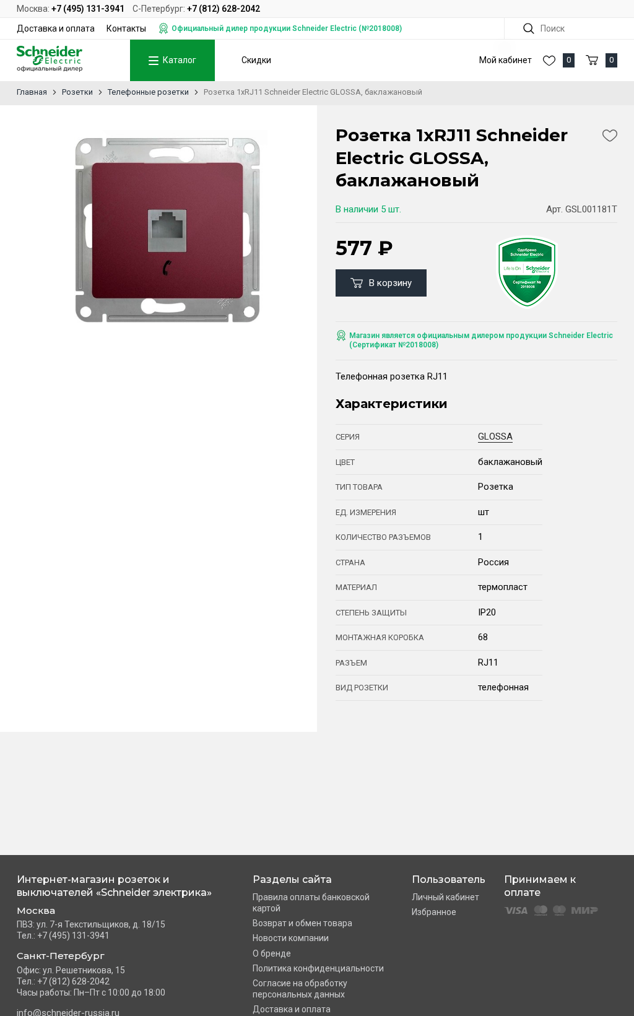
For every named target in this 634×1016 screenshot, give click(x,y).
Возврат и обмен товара (302, 923)
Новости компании (291, 938)
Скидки (256, 60)
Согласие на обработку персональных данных (300, 988)
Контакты (126, 28)
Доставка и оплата (56, 28)
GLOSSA (495, 436)
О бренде (272, 953)
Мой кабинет (505, 60)
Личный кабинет (445, 897)
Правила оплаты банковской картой (311, 902)
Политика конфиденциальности (318, 968)
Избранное (434, 912)
